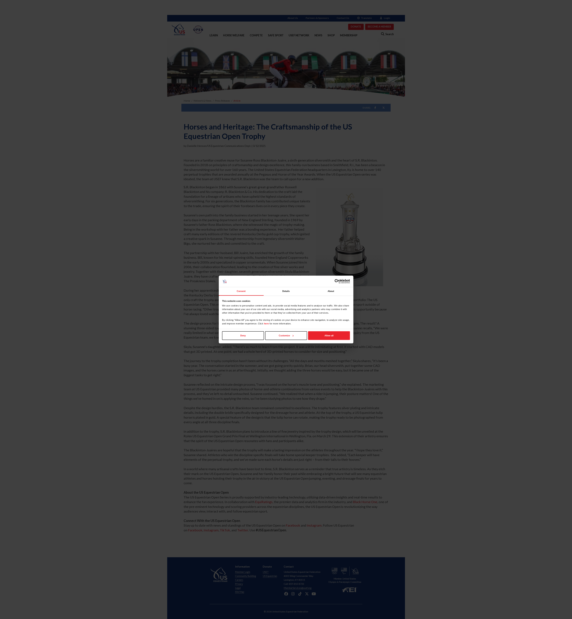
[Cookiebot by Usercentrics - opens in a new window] (337, 281)
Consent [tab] (241, 291)
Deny (243, 335)
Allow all (329, 335)
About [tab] (331, 291)
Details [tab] (286, 291)
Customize (284, 335)
